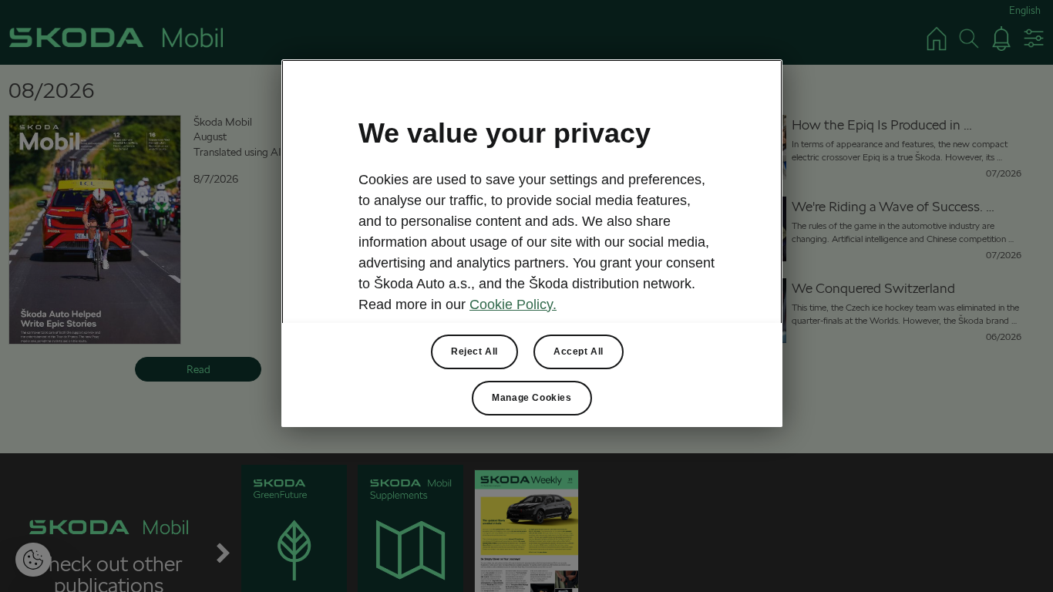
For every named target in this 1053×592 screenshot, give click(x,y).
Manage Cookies (531, 397)
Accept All (578, 351)
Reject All (474, 351)
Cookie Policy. (513, 304)
